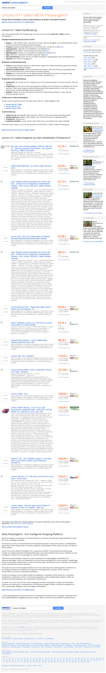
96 (75, 662)
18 (46, 658)
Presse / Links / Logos (34, 665)
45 (24, 660)
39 (6, 660)
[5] (40, 45)
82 (33, 662)
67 (91, 660)
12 (28, 658)
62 (75, 660)
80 (27, 662)
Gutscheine (40, 638)
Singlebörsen (87, 647)
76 (15, 662)
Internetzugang (68, 647)
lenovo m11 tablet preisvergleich (91, 40)
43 (18, 660)
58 (63, 660)
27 (73, 658)
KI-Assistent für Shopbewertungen (93, 164)
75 (12, 662)
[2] (47, 49)
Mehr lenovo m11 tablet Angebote (22, 523)
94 (69, 662)
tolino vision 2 (88, 62)
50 (39, 660)
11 (25, 658)
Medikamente (65, 643)
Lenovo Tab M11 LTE (13, 106)
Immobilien (48, 647)
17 (43, 658)
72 (3, 662)
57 (60, 660)
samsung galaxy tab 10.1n (92, 68)
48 (33, 660)
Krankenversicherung (9, 645)
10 (22, 658)
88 (51, 662)
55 (54, 660)
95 (72, 662)
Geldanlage (26, 647)
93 (66, 662)
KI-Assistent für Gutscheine (97, 195)
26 (70, 658)
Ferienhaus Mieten (94, 645)
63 (79, 660)
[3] (62, 47)
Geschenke (78, 647)
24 (64, 658)
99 (85, 662)
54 (51, 660)
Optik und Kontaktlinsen (83, 643)
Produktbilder (49, 638)
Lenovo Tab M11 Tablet (14, 104)
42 (15, 660)
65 (85, 660)
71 (103, 660)
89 (54, 662)
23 (61, 658)
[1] (60, 47)
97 (79, 662)
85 (42, 662)
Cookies (21, 627)
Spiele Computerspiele (52, 643)
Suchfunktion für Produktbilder (93, 241)
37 (103, 658)
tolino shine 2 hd (89, 66)
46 (27, 660)
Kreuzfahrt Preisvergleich (41, 645)
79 (24, 662)
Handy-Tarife (58, 647)
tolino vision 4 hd (89, 60)
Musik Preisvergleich (23, 643)
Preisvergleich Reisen (24, 645)
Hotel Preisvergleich (80, 645)
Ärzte (73, 643)
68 (94, 660)
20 (52, 658)
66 (88, 660)
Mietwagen (68, 645)
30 (82, 658)
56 (57, 660)
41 (12, 660)
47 (30, 660)
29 (79, 658)
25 (67, 658)
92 (63, 662)
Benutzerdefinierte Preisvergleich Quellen (65, 652)
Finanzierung (35, 647)
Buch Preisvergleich (8, 643)
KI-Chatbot (96, 647)
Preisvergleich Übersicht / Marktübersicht (15, 652)
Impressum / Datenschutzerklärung (13, 665)
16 (40, 658)
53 (48, 660)
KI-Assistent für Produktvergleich (98, 129)
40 (9, 660)
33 (91, 658)
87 (48, 662)
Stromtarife (5, 647)
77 (18, 662)
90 (57, 662)
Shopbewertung (30, 638)
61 (72, 660)
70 (100, 660)
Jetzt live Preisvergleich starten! (63, 153)
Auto (42, 647)
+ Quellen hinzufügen (90, 34)
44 (21, 660)
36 (100, 658)
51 (42, 660)
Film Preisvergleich (37, 643)
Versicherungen (15, 647)
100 (88, 662)
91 (60, 662)
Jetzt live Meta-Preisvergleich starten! (15, 527)
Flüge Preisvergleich (57, 645)
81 (30, 662)
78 (21, 662)
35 (97, 658)
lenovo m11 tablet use (91, 52)
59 (66, 660)
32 (88, 658)
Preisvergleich (91, 1)
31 (85, 658)
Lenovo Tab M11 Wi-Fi (13, 108)
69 (97, 660)
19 (49, 658)
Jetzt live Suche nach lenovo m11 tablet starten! (18, 22)
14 (34, 658)
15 (37, 658)
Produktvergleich (17, 638)
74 (9, 662)
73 (6, 662)
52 (45, 660)
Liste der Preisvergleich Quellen (40, 652)
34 (94, 658)
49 (36, 660)
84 (39, 662)
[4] (31, 59)
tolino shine (87, 57)
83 (36, 662)
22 (58, 658)
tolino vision (87, 64)
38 (3, 660)
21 (55, 658)
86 (45, 662)
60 (69, 660)
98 (82, 662)
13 (31, 658)
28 (76, 658)
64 (82, 660)
